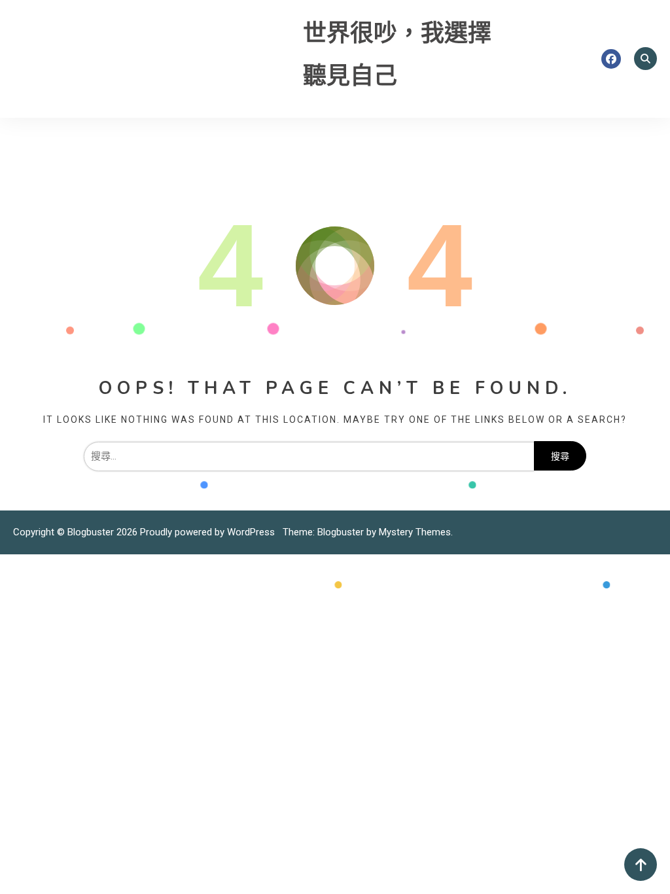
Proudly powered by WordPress (208, 532)
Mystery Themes (415, 532)
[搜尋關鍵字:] (309, 456)
